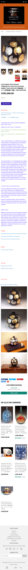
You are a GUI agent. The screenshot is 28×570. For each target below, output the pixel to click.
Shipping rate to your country (14, 536)
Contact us (14, 533)
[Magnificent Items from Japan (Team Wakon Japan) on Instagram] (21, 549)
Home (2, 31)
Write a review (14, 393)
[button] (18, 438)
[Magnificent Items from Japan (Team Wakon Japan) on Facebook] (10, 549)
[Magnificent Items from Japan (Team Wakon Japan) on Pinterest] (14, 549)
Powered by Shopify (13, 564)
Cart (26, 1)
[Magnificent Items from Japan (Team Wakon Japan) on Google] (18, 549)
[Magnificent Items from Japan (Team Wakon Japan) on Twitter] (7, 549)
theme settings (22, 546)
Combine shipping (14, 535)
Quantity (3, 97)
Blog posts (14, 540)
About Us (14, 531)
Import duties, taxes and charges (14, 538)
